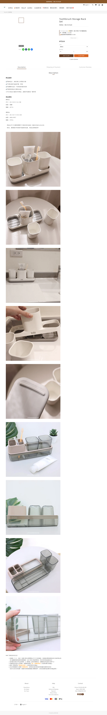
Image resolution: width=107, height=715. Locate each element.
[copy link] (32, 49)
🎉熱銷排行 (17, 8)
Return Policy (53, 693)
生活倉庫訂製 (37, 8)
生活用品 (29, 8)
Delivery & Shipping (53, 689)
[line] (23, 49)
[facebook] (26, 49)
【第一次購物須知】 (36, 663)
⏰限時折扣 (46, 8)
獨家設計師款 (53, 8)
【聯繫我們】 (24, 667)
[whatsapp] (29, 49)
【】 (22, 665)
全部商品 (10, 8)
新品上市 (23, 8)
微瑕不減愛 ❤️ (70, 8)
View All (5, 12)
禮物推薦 (61, 8)
